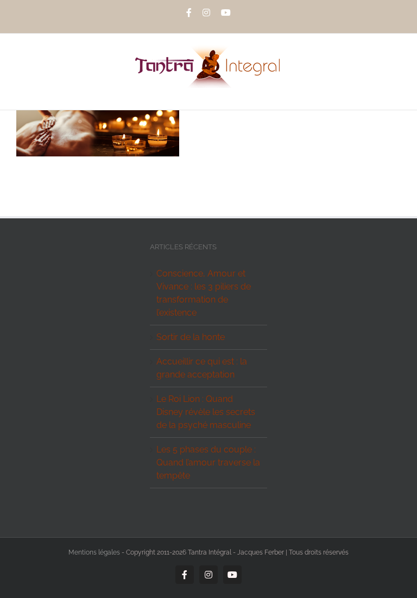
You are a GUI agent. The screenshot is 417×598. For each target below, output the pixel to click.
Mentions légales (94, 552)
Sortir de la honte (190, 337)
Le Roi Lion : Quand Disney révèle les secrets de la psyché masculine (205, 412)
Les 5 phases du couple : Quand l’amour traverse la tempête (208, 462)
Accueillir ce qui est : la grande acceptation (201, 368)
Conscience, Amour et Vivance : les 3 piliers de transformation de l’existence (203, 293)
